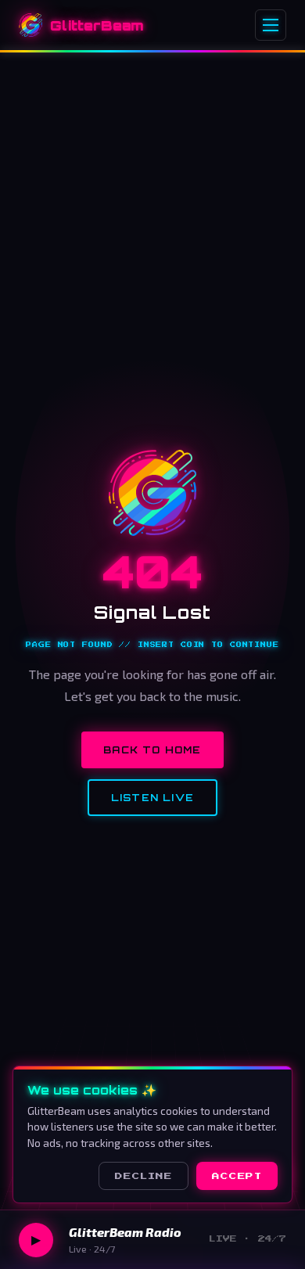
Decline (143, 1176)
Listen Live (152, 797)
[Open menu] (270, 25)
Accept (237, 1176)
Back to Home (152, 750)
